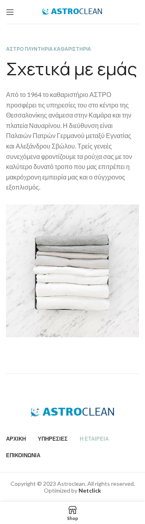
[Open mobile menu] (10, 12)
